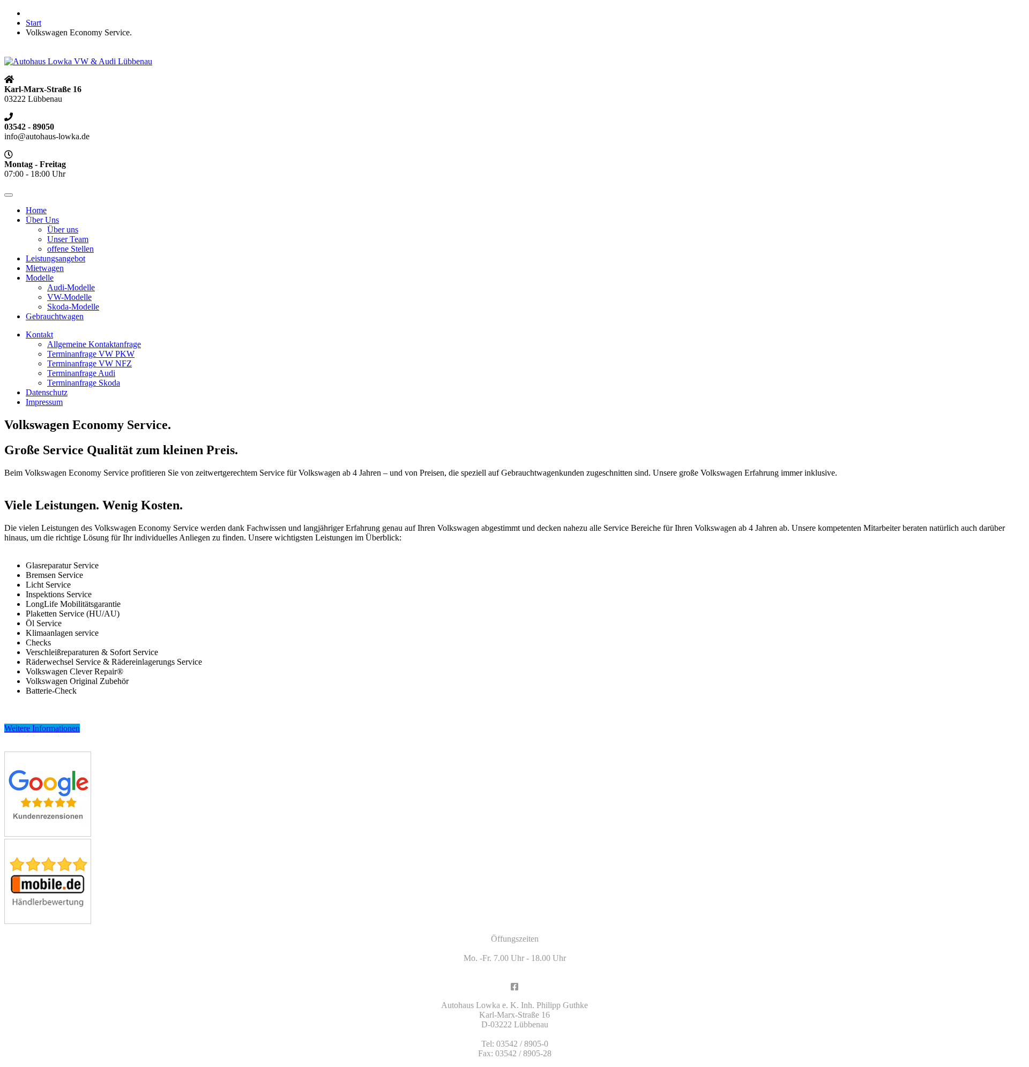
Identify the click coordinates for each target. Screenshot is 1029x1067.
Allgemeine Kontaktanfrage (94, 344)
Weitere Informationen (42, 728)
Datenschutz (47, 392)
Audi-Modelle (71, 287)
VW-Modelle (69, 297)
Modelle (40, 277)
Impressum (44, 402)
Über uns (62, 229)
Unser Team (67, 239)
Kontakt (39, 334)
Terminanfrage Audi (81, 373)
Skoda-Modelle (73, 306)
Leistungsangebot (55, 258)
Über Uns (42, 219)
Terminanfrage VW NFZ (89, 363)
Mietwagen (45, 268)
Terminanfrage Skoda (83, 382)
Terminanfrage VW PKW (91, 353)
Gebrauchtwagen (55, 316)
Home (36, 210)
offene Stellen (70, 248)
